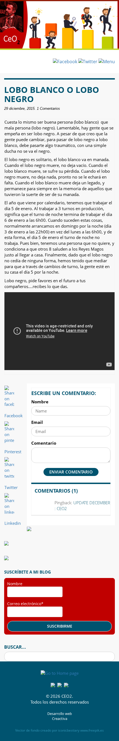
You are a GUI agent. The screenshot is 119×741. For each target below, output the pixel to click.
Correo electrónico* (25, 603)
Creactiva (59, 718)
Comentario (43, 443)
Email (37, 422)
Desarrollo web (59, 713)
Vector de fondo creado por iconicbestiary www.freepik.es (59, 730)
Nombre (39, 401)
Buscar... (15, 647)
